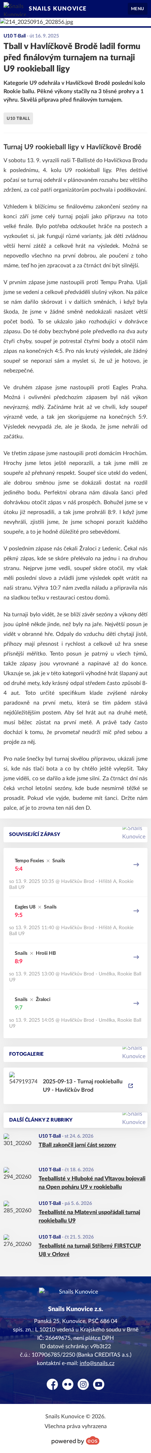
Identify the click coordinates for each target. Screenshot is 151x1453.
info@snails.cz (97, 1363)
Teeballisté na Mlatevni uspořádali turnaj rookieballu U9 (89, 1216)
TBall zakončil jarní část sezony (77, 1145)
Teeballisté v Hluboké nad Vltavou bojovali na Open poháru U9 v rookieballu (92, 1183)
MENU (137, 9)
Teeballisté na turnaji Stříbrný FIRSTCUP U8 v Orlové (90, 1250)
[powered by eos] (75, 1440)
